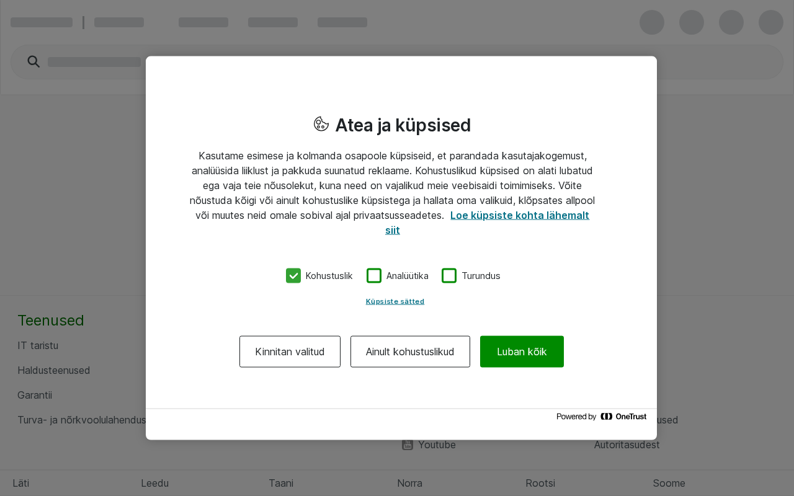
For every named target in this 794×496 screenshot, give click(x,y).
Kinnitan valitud (290, 351)
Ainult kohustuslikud (410, 351)
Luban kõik (522, 351)
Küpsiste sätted (395, 300)
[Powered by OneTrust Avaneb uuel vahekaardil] (603, 419)
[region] (401, 248)
